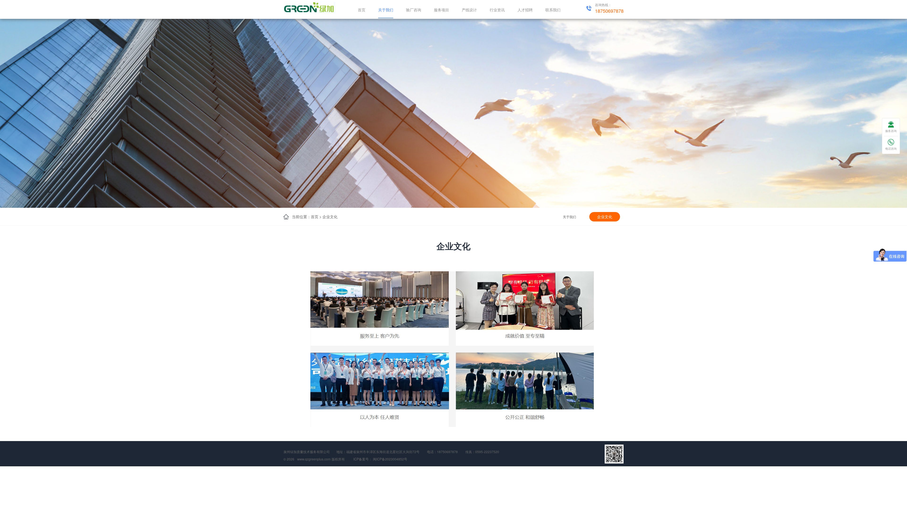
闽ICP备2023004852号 (390, 459)
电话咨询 (891, 148)
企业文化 (330, 216)
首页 (361, 10)
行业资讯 (497, 10)
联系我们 (552, 10)
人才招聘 (525, 10)
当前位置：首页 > (306, 216)
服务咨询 (891, 131)
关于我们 (385, 10)
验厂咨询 (413, 10)
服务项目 (441, 10)
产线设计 (469, 10)
